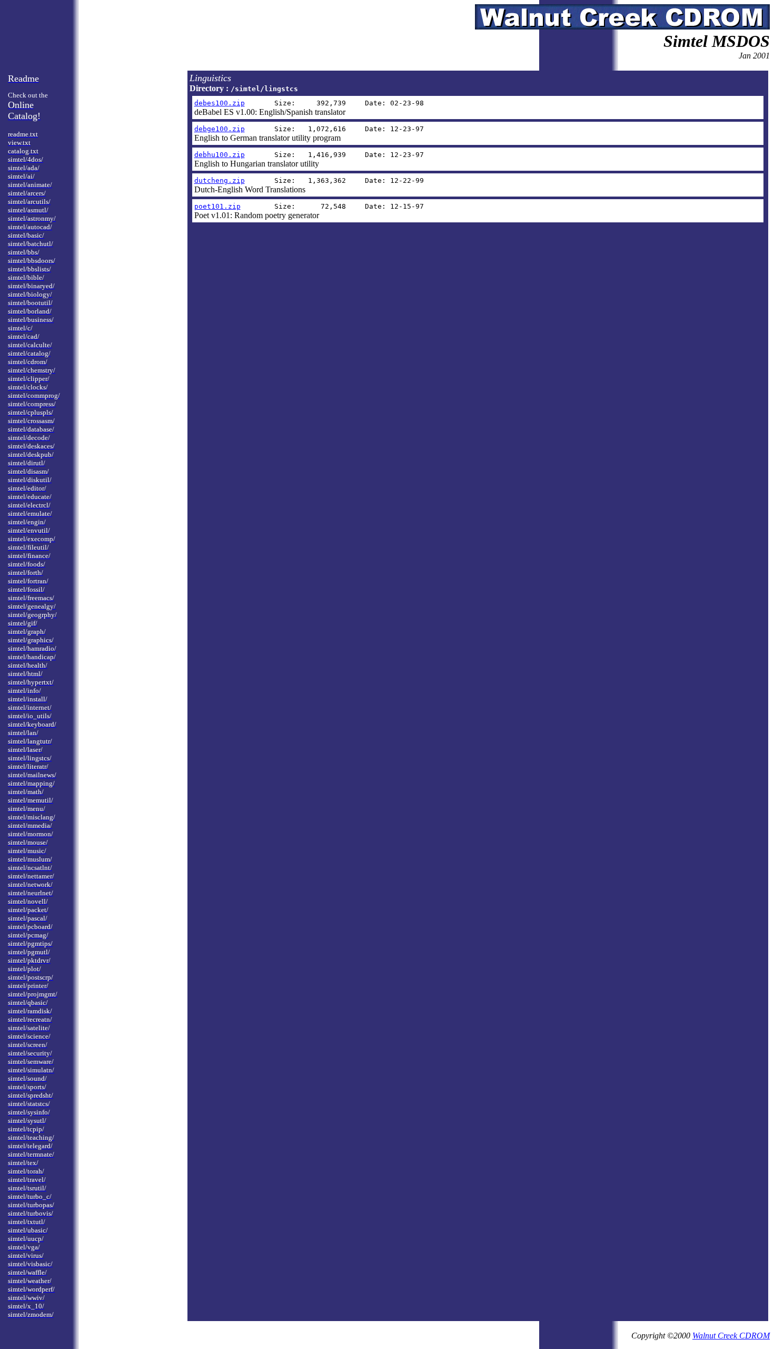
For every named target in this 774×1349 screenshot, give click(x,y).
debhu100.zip (219, 155)
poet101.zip (217, 206)
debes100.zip (219, 103)
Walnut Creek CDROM (731, 1335)
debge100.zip (219, 129)
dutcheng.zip (219, 180)
